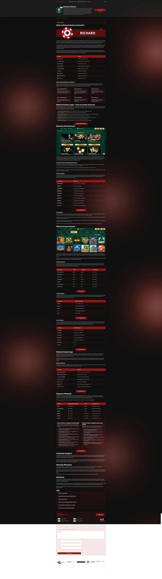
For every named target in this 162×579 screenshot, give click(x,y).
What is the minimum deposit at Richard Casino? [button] (67, 502)
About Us (72, 559)
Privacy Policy (88, 559)
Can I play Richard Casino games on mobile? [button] (66, 505)
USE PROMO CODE (81, 210)
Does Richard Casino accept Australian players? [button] (67, 496)
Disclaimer (81, 559)
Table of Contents (60, 22)
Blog (89, 1)
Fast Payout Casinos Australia (82, 1)
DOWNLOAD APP (81, 391)
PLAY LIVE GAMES (81, 349)
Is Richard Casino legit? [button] (62, 493)
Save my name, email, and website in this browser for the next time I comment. (71, 550)
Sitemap (84, 559)
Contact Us (77, 559)
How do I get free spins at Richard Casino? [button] (66, 508)
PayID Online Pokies (61, 1)
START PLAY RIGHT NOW (81, 123)
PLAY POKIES (81, 291)
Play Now (99, 10)
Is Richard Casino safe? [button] (62, 499)
